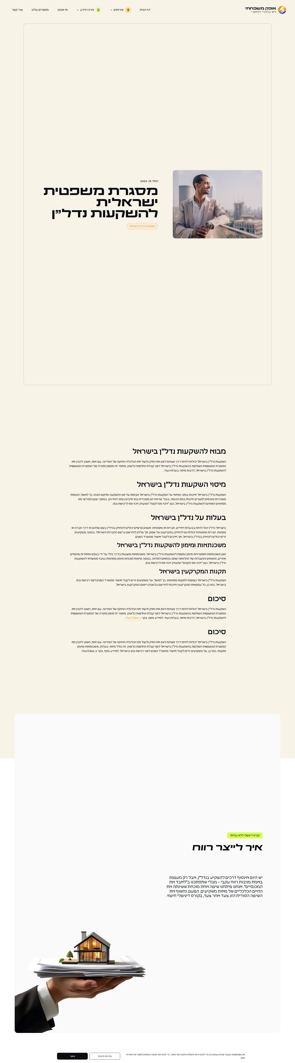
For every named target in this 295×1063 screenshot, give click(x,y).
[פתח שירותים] (111, 10)
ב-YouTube (133, 618)
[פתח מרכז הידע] (77, 10)
